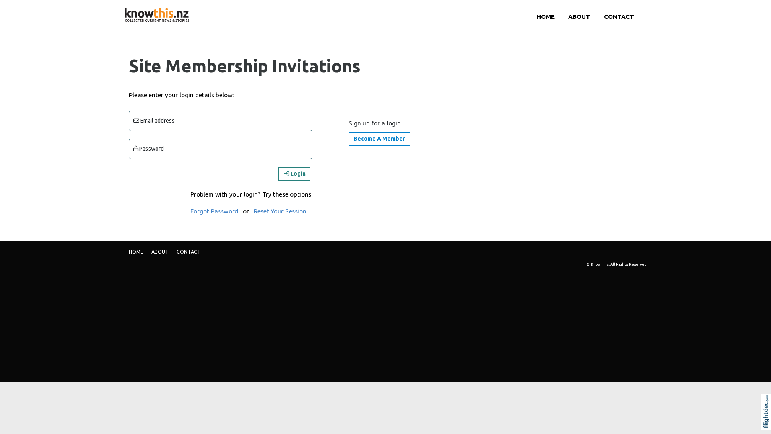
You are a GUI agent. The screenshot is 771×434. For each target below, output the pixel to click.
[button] (768, 423)
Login (297, 173)
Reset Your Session (280, 211)
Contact (619, 16)
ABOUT (579, 16)
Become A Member (379, 138)
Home (545, 16)
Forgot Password (214, 211)
